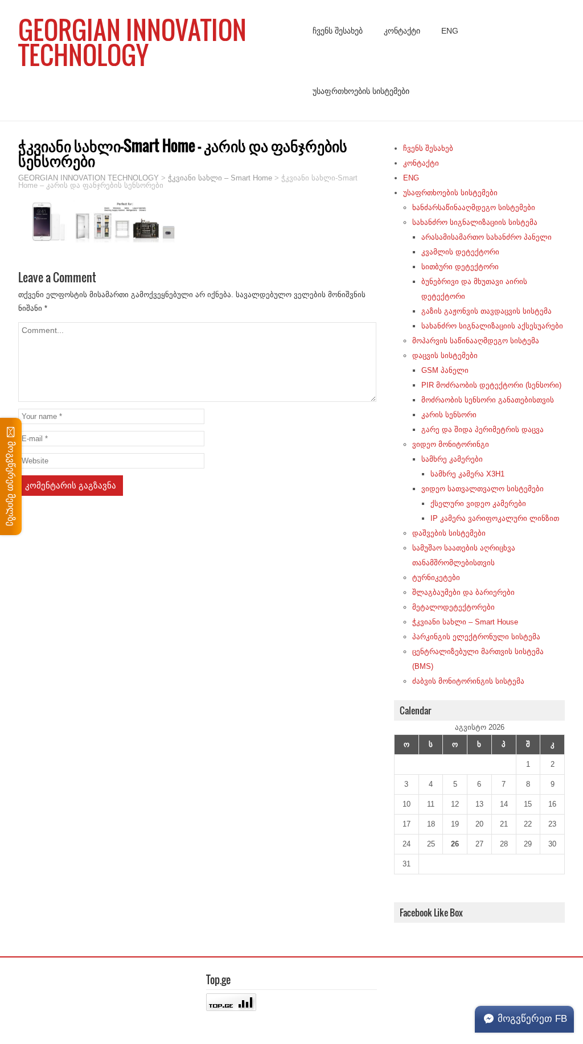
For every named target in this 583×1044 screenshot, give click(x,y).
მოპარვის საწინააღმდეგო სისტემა (475, 340)
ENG (449, 30)
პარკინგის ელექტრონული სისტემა (476, 636)
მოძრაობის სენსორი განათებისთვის (487, 400)
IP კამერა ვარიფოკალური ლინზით (494, 518)
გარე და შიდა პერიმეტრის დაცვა (482, 429)
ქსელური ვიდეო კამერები (478, 503)
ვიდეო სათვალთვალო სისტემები (482, 488)
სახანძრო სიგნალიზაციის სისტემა (474, 222)
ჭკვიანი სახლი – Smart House (465, 622)
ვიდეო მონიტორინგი (450, 444)
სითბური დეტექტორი (460, 266)
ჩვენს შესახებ (338, 30)
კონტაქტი (402, 30)
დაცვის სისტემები (445, 355)
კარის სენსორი (449, 414)
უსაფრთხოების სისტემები (361, 91)
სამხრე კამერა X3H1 (467, 474)
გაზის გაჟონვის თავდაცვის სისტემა (486, 311)
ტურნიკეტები (436, 577)
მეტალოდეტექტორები (453, 607)
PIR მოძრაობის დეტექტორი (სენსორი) (491, 385)
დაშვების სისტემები (449, 533)
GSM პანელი (445, 370)
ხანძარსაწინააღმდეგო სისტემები (473, 207)
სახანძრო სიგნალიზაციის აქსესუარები (492, 326)
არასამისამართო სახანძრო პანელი (486, 237)
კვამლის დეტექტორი (460, 252)
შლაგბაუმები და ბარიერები (463, 592)
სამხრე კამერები (452, 459)
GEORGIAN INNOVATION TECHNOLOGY (132, 42)
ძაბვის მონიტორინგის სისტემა (468, 681)
